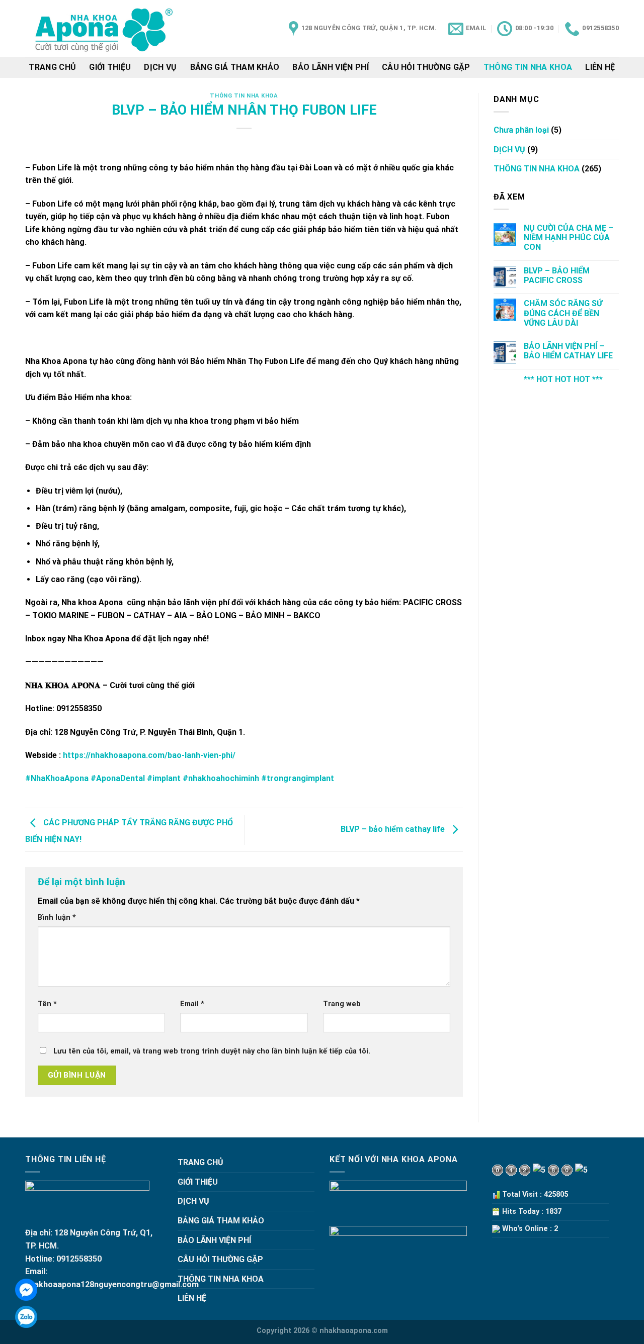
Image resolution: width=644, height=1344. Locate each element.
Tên (47, 1004)
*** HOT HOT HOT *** (563, 379)
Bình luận (57, 917)
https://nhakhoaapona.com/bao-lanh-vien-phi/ (149, 755)
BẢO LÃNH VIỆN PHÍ (330, 67)
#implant (164, 778)
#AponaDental (118, 778)
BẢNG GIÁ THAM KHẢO (235, 67)
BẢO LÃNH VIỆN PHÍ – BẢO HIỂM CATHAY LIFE (568, 350)
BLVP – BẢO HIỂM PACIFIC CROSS (557, 275)
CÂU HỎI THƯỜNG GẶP (426, 67)
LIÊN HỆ (600, 67)
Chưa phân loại (521, 130)
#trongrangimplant (297, 778)
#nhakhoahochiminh (221, 778)
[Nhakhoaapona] (105, 28)
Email (192, 1004)
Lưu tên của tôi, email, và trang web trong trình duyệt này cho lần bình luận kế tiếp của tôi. (211, 1051)
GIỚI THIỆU (110, 67)
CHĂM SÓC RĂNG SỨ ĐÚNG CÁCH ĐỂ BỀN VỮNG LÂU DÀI (563, 313)
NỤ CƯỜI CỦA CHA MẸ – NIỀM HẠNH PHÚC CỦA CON (568, 237)
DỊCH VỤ (160, 67)
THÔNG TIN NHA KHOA (528, 67)
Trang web (342, 1004)
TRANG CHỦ (52, 67)
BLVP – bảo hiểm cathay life (394, 829)
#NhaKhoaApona (57, 778)
